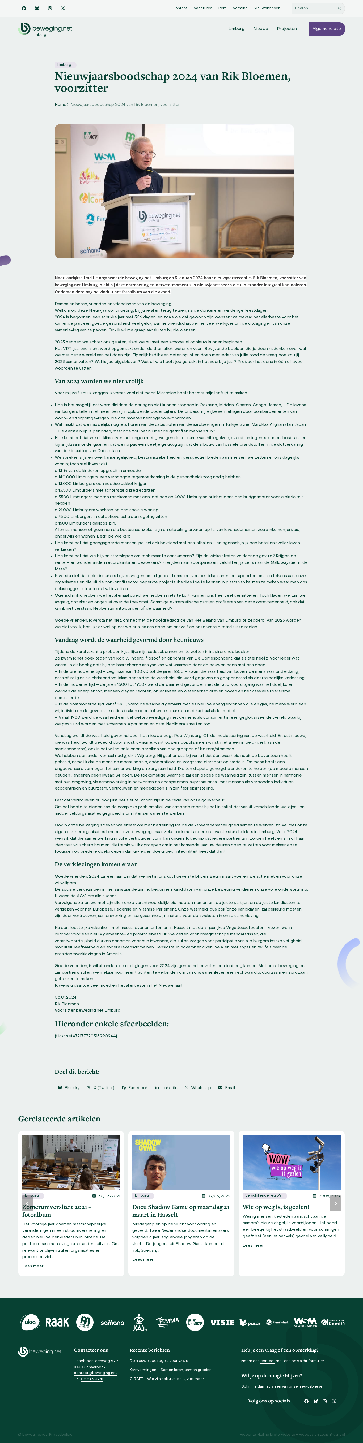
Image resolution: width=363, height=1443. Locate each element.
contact (267, 1361)
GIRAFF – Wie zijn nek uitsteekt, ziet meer (167, 1379)
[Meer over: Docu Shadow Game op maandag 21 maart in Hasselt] (181, 1162)
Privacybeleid (61, 1434)
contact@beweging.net (95, 1373)
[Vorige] (27, 1203)
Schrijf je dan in (254, 1386)
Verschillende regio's (263, 1195)
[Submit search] (339, 8)
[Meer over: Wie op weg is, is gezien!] (292, 1162)
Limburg (64, 65)
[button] (68, 1088)
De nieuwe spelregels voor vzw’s (159, 1361)
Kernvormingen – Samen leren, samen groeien (171, 1370)
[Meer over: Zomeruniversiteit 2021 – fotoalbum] (71, 1162)
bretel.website (282, 1434)
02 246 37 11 (92, 1379)
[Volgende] (335, 1203)
